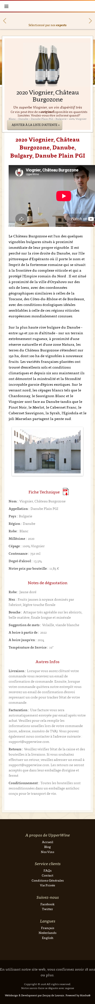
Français (47, 928)
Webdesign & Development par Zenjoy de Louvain (34, 995)
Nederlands (47, 933)
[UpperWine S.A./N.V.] (47, 6)
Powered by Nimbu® (78, 995)
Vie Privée (47, 885)
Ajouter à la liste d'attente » (36, 125)
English (47, 938)
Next (90, 21)
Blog (47, 847)
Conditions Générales (48, 880)
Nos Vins (47, 852)
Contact (47, 875)
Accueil (47, 842)
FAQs (47, 870)
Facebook (47, 904)
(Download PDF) (66, 492)
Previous (4, 21)
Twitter (47, 909)
